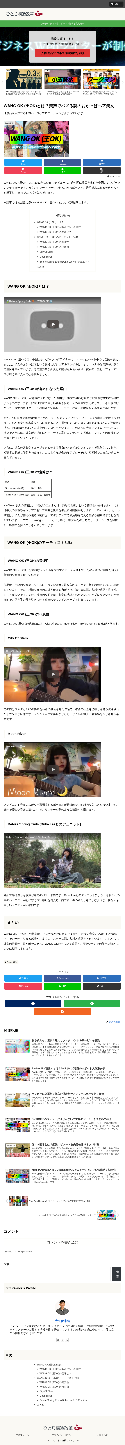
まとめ (40, 266)
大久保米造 (62, 1321)
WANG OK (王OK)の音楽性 (54, 241)
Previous (2, 82)
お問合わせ (102, 1435)
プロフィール (22, 1435)
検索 (6, 1264)
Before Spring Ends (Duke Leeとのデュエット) (64, 261)
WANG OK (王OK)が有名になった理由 (60, 227)
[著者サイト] (33, 1003)
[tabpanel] (24, 82)
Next (122, 82)
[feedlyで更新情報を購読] (92, 1003)
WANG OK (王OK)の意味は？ (55, 232)
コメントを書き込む (62, 1242)
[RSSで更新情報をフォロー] (62, 1011)
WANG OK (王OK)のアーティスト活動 (57, 237)
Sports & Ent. (12, 962)
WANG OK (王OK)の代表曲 (54, 247)
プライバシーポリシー (62, 1435)
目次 (58, 215)
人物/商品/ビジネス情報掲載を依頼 (62, 53)
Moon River (45, 256)
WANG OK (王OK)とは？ (50, 222)
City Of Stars (46, 251)
